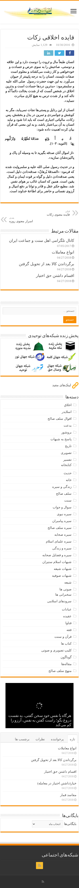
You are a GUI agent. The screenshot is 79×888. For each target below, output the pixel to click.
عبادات (67, 609)
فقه (69, 630)
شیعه (68, 582)
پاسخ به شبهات (61, 439)
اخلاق (68, 405)
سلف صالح (64, 493)
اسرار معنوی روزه (21, 219)
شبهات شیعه (63, 569)
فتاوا (68, 623)
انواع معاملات (63, 252)
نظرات (40, 739)
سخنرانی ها (63, 594)
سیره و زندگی (62, 548)
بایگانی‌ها (70, 824)
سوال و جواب (62, 507)
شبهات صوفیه (62, 575)
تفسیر (67, 459)
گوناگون (66, 657)
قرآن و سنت (63, 636)
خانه (69, 480)
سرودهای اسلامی (59, 601)
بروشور (66, 432)
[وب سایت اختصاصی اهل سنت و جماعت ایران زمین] (39, 11)
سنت (68, 500)
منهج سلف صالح (60, 671)
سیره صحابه (63, 534)
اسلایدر (67, 412)
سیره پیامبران (62, 521)
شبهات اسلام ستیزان (57, 562)
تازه (72, 739)
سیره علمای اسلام (59, 541)
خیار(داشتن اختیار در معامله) (56, 783)
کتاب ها (66, 643)
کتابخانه (66, 465)
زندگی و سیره (62, 487)
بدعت (68, 425)
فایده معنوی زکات (58, 213)
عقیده (67, 616)
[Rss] (39, 865)
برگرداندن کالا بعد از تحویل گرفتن (46, 264)
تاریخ (68, 446)
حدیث (68, 473)
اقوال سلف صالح (60, 418)
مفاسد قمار (68, 795)
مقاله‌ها (66, 664)
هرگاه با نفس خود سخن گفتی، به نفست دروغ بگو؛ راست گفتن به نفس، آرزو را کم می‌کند (39, 720)
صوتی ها (65, 589)
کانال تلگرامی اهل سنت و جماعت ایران (41, 240)
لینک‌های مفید (62, 385)
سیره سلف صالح (60, 528)
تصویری (66, 453)
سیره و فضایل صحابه (57, 555)
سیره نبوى (64, 514)
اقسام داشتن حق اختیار (55, 275)
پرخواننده (57, 739)
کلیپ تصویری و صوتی (56, 650)
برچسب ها (22, 739)
